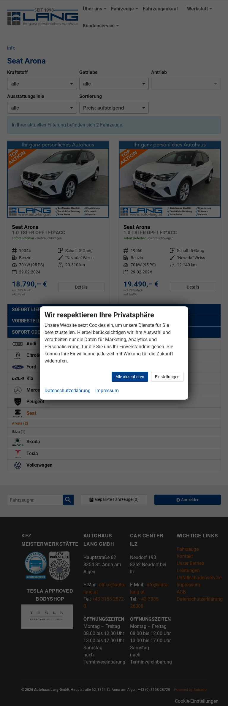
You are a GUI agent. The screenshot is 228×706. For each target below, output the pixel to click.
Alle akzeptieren (129, 376)
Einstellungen (167, 376)
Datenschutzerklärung (68, 390)
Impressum (107, 390)
